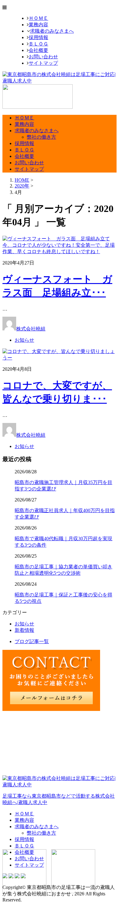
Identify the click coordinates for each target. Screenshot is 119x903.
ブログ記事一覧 (32, 641)
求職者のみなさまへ (52, 31)
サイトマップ (43, 63)
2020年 (22, 185)
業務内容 (38, 24)
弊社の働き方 (41, 137)
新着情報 (24, 630)
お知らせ (24, 340)
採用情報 (38, 37)
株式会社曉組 (30, 328)
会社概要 (38, 50)
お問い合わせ (43, 56)
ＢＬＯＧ (38, 43)
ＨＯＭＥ (38, 18)
